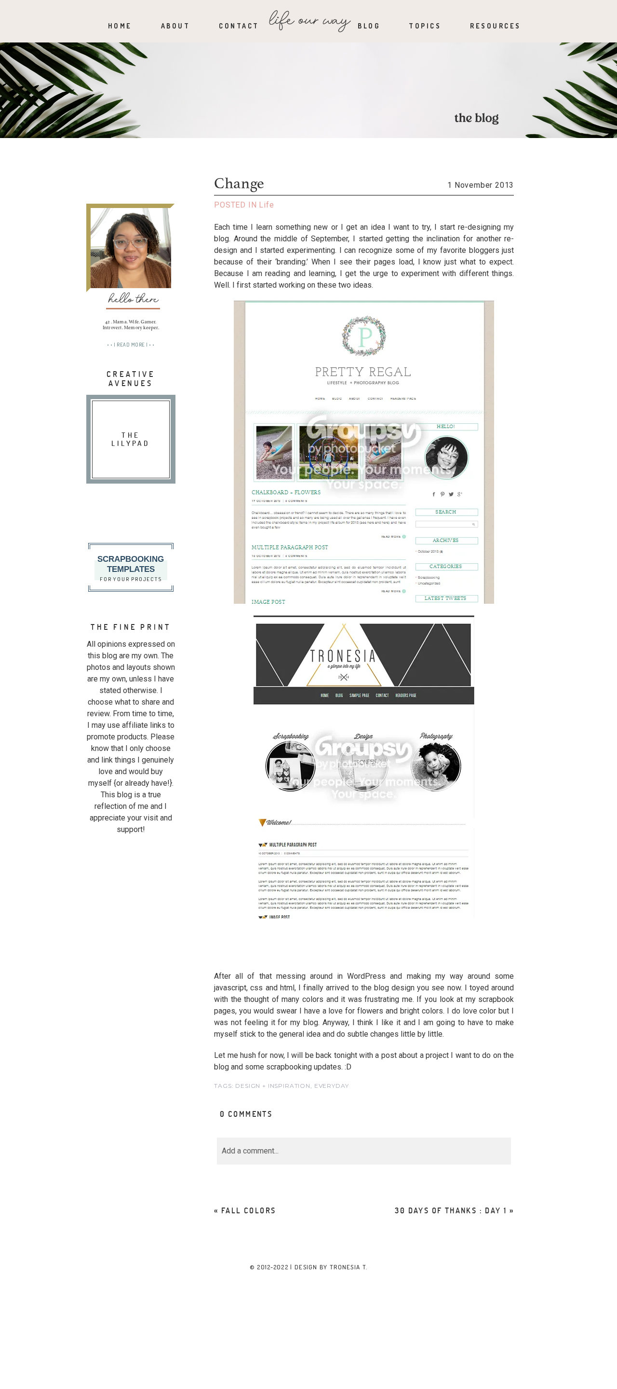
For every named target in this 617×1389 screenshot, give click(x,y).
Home (120, 26)
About (175, 26)
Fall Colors (248, 1210)
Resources (495, 26)
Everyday (331, 1085)
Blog (369, 26)
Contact (239, 26)
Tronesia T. (348, 1267)
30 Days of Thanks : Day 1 (451, 1210)
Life (266, 204)
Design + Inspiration (272, 1085)
